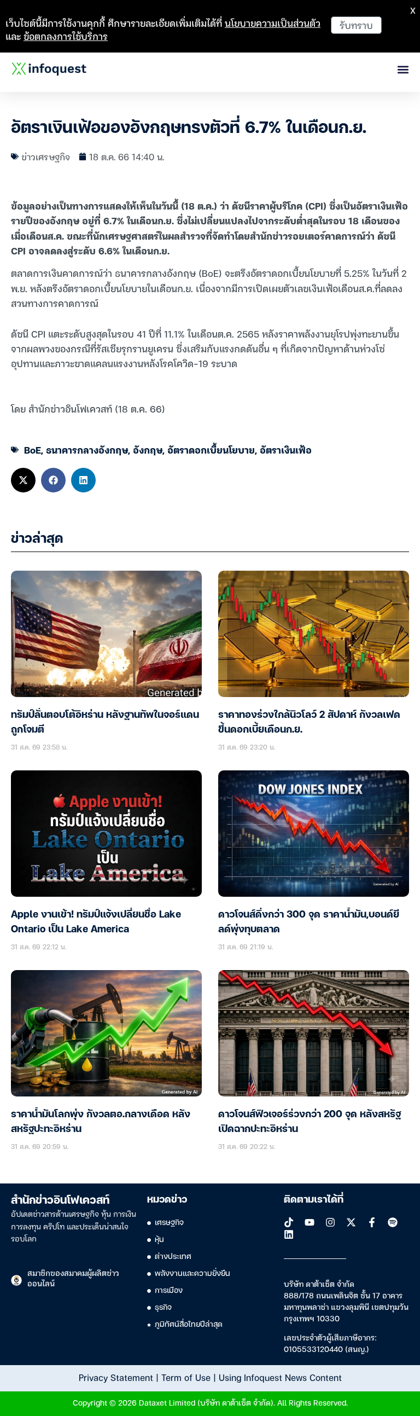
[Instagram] (330, 1222)
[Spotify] (393, 1222)
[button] (23, 480)
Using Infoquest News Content (280, 1377)
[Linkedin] (289, 1234)
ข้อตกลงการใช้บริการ (66, 36)
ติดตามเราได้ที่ (313, 1200)
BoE (32, 449)
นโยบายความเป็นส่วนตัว (272, 23)
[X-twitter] (351, 1222)
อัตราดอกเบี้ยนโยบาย (211, 449)
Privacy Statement (116, 1377)
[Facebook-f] (372, 1222)
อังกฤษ (147, 449)
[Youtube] (309, 1222)
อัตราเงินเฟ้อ (286, 449)
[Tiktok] (289, 1222)
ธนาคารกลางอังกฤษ (87, 449)
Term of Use (186, 1377)
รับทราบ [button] (356, 25)
